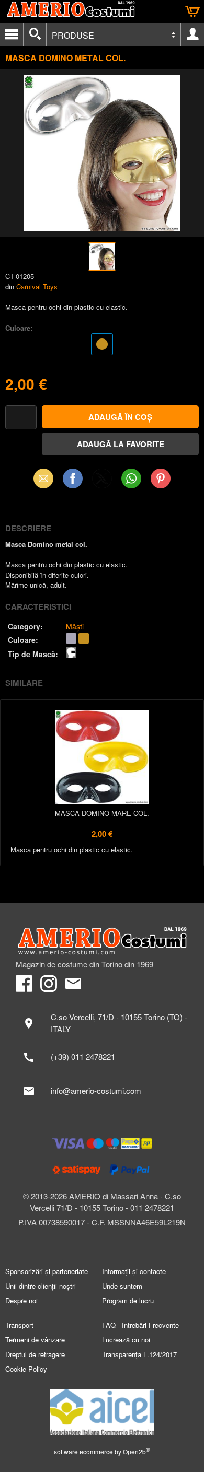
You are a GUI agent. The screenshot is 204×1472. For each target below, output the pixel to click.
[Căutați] (35, 34)
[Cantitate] (21, 418)
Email (43, 478)
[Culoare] (102, 345)
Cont (192, 34)
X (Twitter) (102, 481)
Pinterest (160, 478)
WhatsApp (131, 478)
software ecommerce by (102, 1451)
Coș (192, 11)
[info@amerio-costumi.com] (102, 1091)
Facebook (72, 478)
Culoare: (18, 328)
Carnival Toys (37, 286)
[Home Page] (102, 941)
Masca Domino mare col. (102, 813)
